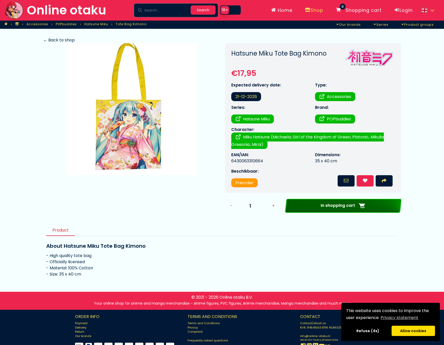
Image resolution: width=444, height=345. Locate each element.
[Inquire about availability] (346, 181)
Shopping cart (361, 9)
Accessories (339, 97)
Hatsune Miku (256, 119)
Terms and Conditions (204, 323)
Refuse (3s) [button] (368, 330)
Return (79, 332)
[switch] (230, 10)
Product (60, 230)
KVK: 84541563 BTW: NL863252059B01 (327, 327)
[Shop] (17, 24)
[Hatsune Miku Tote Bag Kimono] (131, 109)
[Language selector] (427, 10)
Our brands (83, 336)
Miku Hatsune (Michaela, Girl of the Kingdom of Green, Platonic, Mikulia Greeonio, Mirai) (307, 140)
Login (406, 10)
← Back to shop (59, 40)
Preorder (244, 183)
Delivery (80, 327)
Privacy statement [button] (399, 318)
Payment (81, 323)
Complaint (195, 332)
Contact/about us (313, 323)
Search (203, 10)
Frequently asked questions (208, 340)
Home (284, 10)
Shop (316, 10)
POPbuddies (339, 119)
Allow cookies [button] (413, 330)
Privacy (193, 327)
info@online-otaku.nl (315, 336)
